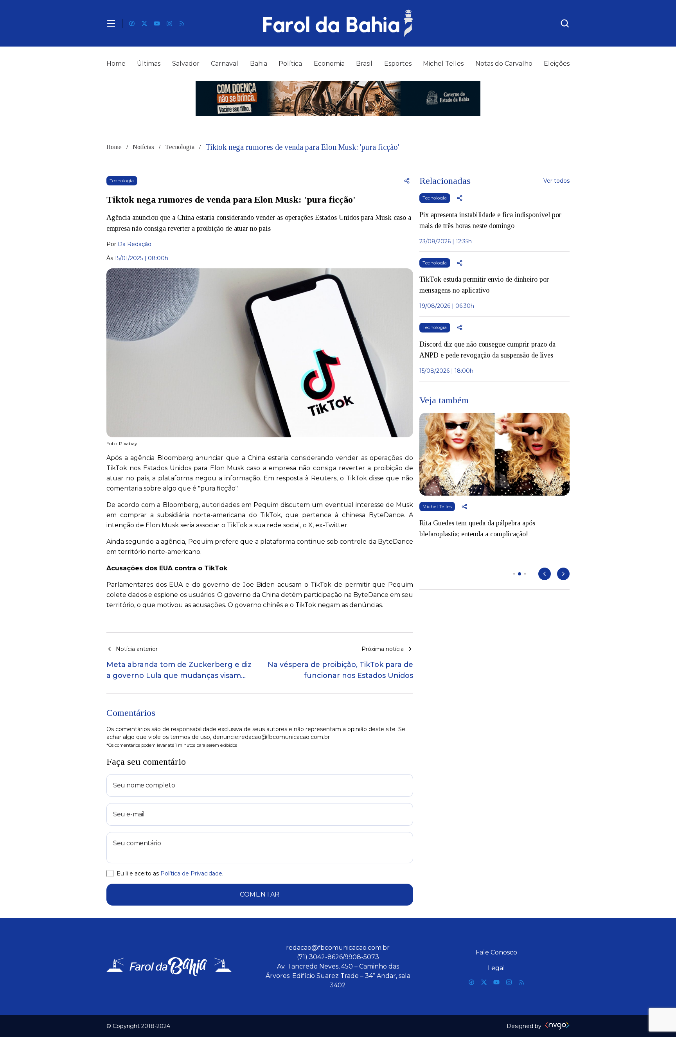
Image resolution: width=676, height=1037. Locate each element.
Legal (496, 968)
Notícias (143, 147)
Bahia (258, 63)
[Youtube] (157, 23)
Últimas (148, 63)
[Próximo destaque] (563, 574)
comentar (260, 894)
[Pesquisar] (565, 23)
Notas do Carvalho (503, 63)
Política (290, 63)
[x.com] (144, 23)
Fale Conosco (496, 952)
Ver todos (556, 180)
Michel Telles (443, 63)
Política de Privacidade (191, 873)
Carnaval (224, 63)
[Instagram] (169, 23)
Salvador (186, 63)
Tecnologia (179, 147)
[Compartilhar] (407, 180)
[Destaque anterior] (544, 574)
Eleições (557, 63)
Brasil (364, 63)
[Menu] (111, 23)
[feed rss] (182, 23)
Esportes (398, 63)
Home (116, 63)
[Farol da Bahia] (338, 23)
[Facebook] (132, 23)
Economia (329, 63)
